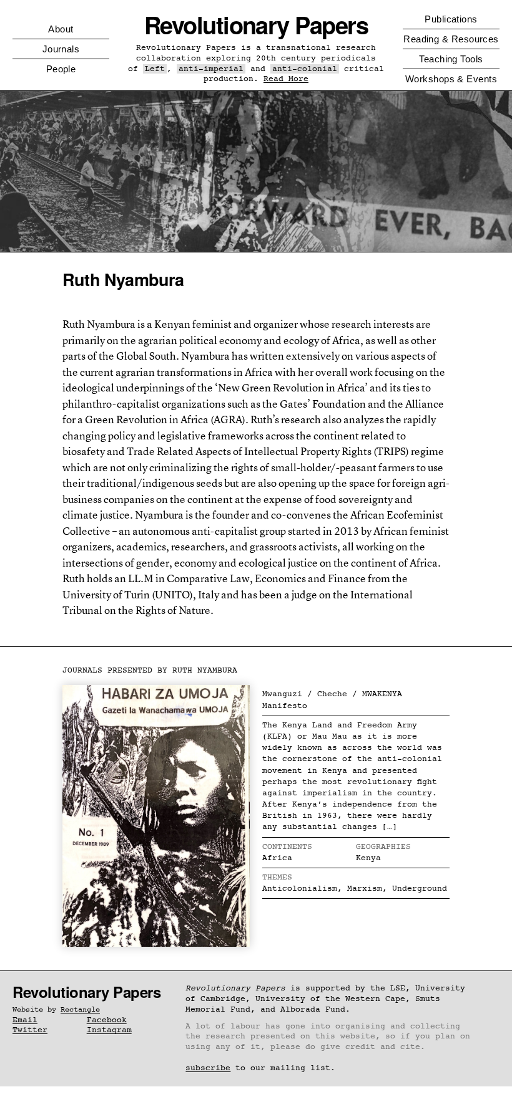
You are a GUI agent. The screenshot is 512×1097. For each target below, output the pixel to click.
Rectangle (80, 1009)
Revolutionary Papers (256, 24)
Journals (61, 49)
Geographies (383, 847)
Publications (451, 19)
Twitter (29, 1030)
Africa (277, 858)
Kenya (368, 858)
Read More (285, 79)
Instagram (109, 1030)
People (61, 69)
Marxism (364, 888)
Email (24, 1020)
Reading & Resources (451, 39)
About (60, 29)
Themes (277, 877)
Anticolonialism (299, 888)
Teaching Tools (451, 59)
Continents (287, 847)
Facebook (107, 1020)
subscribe (207, 1068)
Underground (419, 888)
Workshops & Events (451, 79)
